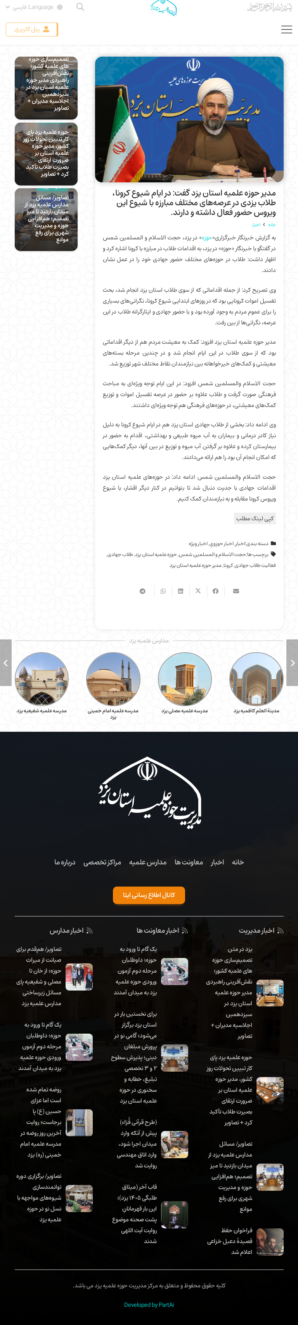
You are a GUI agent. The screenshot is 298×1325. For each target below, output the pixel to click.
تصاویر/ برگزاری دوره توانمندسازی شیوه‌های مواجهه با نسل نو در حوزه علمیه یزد (38, 1198)
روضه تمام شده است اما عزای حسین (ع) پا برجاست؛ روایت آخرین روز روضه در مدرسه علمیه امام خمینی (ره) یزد (40, 1122)
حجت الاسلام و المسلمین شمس (212, 554)
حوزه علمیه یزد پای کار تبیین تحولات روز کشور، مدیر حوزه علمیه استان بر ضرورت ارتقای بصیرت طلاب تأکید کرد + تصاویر (46, 152)
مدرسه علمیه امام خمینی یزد (113, 714)
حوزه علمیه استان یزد (156, 554)
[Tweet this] (198, 591)
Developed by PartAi (149, 1304)
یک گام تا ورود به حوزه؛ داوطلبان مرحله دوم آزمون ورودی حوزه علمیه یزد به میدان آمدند (135, 971)
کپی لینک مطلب (255, 518)
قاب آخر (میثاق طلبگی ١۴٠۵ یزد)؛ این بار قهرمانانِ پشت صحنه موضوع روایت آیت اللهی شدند (134, 1214)
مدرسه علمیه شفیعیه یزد (42, 710)
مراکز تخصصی (102, 862)
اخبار (240, 543)
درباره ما (64, 862)
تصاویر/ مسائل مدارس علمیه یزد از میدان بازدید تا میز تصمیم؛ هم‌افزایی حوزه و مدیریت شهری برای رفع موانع (47, 218)
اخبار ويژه (198, 543)
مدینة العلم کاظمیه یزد (256, 710)
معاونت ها (189, 862)
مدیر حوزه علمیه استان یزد (196, 565)
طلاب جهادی (120, 554)
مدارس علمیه (147, 862)
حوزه (207, 237)
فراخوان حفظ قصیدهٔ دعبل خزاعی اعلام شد (229, 1241)
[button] (34, 7)
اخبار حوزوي (222, 543)
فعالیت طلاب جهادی (255, 565)
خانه (238, 862)
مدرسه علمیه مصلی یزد (184, 710)
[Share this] (215, 591)
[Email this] (233, 591)
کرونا (228, 565)
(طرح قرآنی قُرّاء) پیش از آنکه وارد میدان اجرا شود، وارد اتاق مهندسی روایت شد (137, 1144)
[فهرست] (287, 29)
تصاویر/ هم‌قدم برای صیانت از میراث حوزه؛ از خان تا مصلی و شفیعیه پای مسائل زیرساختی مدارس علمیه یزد (38, 976)
